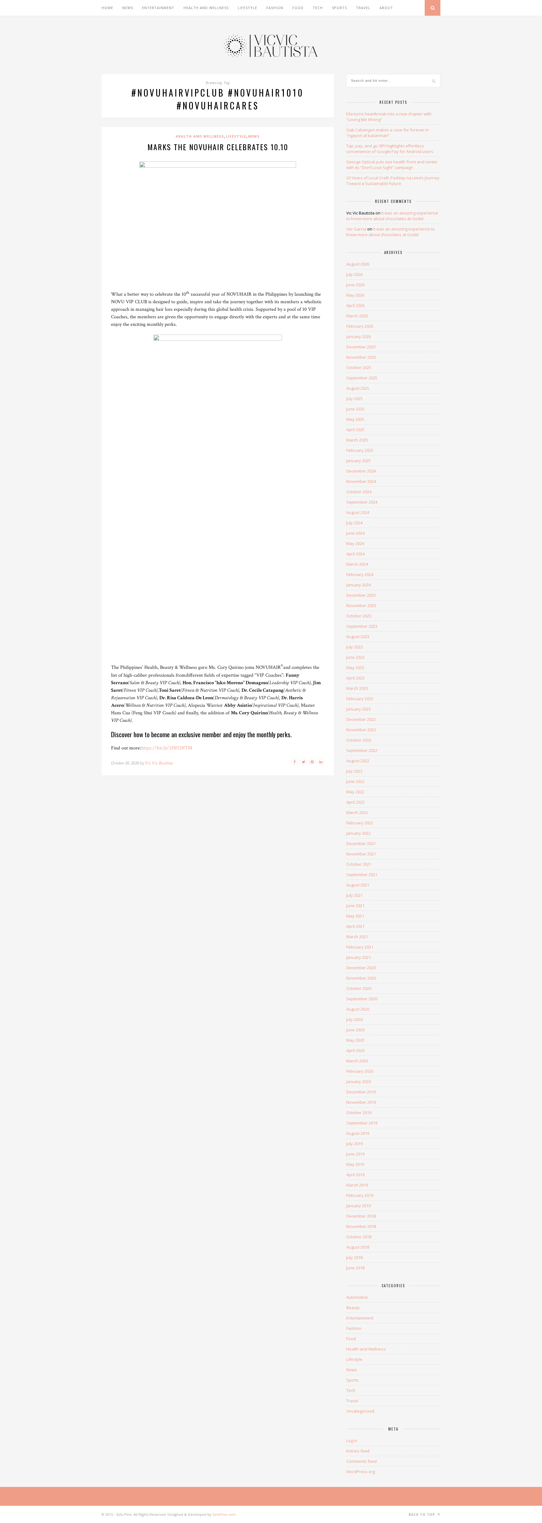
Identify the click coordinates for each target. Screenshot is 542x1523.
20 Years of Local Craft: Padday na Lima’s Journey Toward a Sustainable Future (392, 180)
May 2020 (355, 1040)
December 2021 (361, 843)
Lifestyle (247, 7)
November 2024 (361, 481)
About (386, 7)
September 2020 (361, 999)
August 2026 (357, 264)
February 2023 (359, 698)
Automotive (357, 1297)
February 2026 (359, 326)
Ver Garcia (356, 229)
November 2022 (361, 729)
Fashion (274, 7)
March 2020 (357, 1061)
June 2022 (355, 781)
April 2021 (355, 926)
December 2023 (361, 595)
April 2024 (355, 554)
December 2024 (361, 471)
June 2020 (355, 1030)
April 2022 (355, 802)
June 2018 (355, 1268)
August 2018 (357, 1247)
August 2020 (357, 1009)
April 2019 (355, 1174)
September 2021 (361, 874)
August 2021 (357, 885)
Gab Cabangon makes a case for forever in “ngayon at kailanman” (387, 132)
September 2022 (361, 750)
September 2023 (361, 626)
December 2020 (361, 967)
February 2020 (359, 1071)
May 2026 (355, 295)
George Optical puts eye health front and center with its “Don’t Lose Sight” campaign (392, 164)
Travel (363, 7)
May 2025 (355, 419)
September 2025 (361, 378)
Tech (318, 7)
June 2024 (355, 533)
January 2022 (358, 833)
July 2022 (354, 771)
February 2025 (359, 450)
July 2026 (354, 274)
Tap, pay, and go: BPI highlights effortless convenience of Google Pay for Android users (389, 148)
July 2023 (354, 647)
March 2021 (357, 936)
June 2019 (355, 1154)
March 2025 (357, 440)
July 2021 (354, 895)
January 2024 (358, 585)
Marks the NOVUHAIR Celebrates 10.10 (217, 146)
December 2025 (361, 347)
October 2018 (358, 1237)
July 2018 (354, 1257)
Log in (351, 1440)
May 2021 (355, 916)
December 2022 (361, 719)
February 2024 (359, 574)
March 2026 (357, 316)
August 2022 (357, 761)
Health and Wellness (206, 7)
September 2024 (361, 502)
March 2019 (357, 1185)
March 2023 (357, 688)
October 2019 (358, 1112)
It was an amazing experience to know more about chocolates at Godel (392, 215)
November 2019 (361, 1102)
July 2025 (354, 398)
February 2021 (359, 947)
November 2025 (361, 357)
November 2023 (361, 605)
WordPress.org (360, 1471)
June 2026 (355, 285)
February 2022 (359, 823)
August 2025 (357, 388)
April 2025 (355, 429)
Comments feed (361, 1461)
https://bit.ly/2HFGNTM (166, 748)
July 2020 (354, 1019)
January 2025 (358, 460)
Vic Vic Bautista (159, 763)
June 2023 (355, 657)
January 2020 (358, 1081)
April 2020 (355, 1050)
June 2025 (355, 409)
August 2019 (357, 1133)
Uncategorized (360, 1411)
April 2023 (355, 678)
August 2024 (357, 512)
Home (107, 7)
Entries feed (357, 1451)
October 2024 (358, 491)
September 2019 (361, 1123)
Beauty (353, 1307)
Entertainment (158, 7)
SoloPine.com (224, 1514)
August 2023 (357, 636)
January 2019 (358, 1205)
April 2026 (355, 305)
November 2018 (361, 1226)
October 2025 (358, 367)
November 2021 (361, 854)
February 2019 (359, 1195)
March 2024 (357, 564)
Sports (339, 7)
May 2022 (355, 792)
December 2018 (361, 1216)
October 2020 (358, 988)
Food (298, 7)
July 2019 (354, 1143)
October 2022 (358, 740)
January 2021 (358, 957)
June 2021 (355, 905)
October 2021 (358, 864)
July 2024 (354, 523)
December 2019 (361, 1092)
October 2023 (358, 616)
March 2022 (357, 812)
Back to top (422, 1514)
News (127, 7)
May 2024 (355, 543)
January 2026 (358, 336)
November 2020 (361, 978)
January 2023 (358, 709)
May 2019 (355, 1164)
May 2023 (355, 667)
